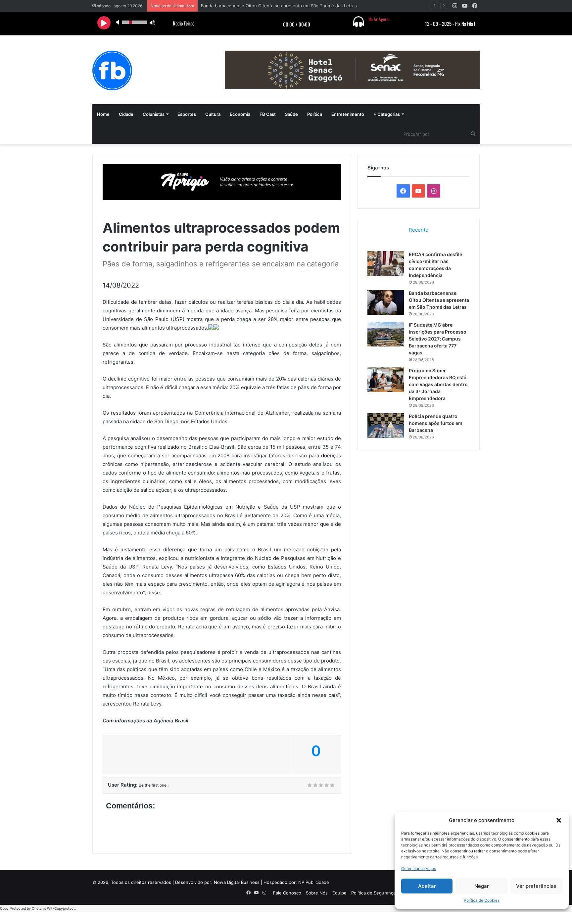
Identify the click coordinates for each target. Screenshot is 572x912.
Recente (418, 230)
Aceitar (427, 886)
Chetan (38, 908)
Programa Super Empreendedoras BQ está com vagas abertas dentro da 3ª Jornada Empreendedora (438, 384)
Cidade (126, 114)
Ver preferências (536, 886)
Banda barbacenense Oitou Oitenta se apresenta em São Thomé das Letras (439, 300)
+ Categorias (386, 114)
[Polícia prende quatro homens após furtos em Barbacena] (385, 425)
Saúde (291, 114)
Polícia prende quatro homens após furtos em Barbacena (435, 423)
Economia (240, 114)
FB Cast (268, 114)
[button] (558, 820)
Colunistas (154, 114)
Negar (481, 886)
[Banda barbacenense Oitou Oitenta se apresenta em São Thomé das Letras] (385, 302)
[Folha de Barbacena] (112, 70)
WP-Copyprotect (61, 908)
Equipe (339, 892)
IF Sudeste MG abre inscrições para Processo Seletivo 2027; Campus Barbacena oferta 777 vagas (437, 338)
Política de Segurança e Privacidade (387, 892)
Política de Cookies (482, 900)
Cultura (212, 114)
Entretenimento (347, 114)
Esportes (186, 114)
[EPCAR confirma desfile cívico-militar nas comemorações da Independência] (385, 263)
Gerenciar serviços (418, 868)
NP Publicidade (313, 882)
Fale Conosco (287, 892)
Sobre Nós (317, 892)
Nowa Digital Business (237, 882)
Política (314, 114)
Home (103, 114)
